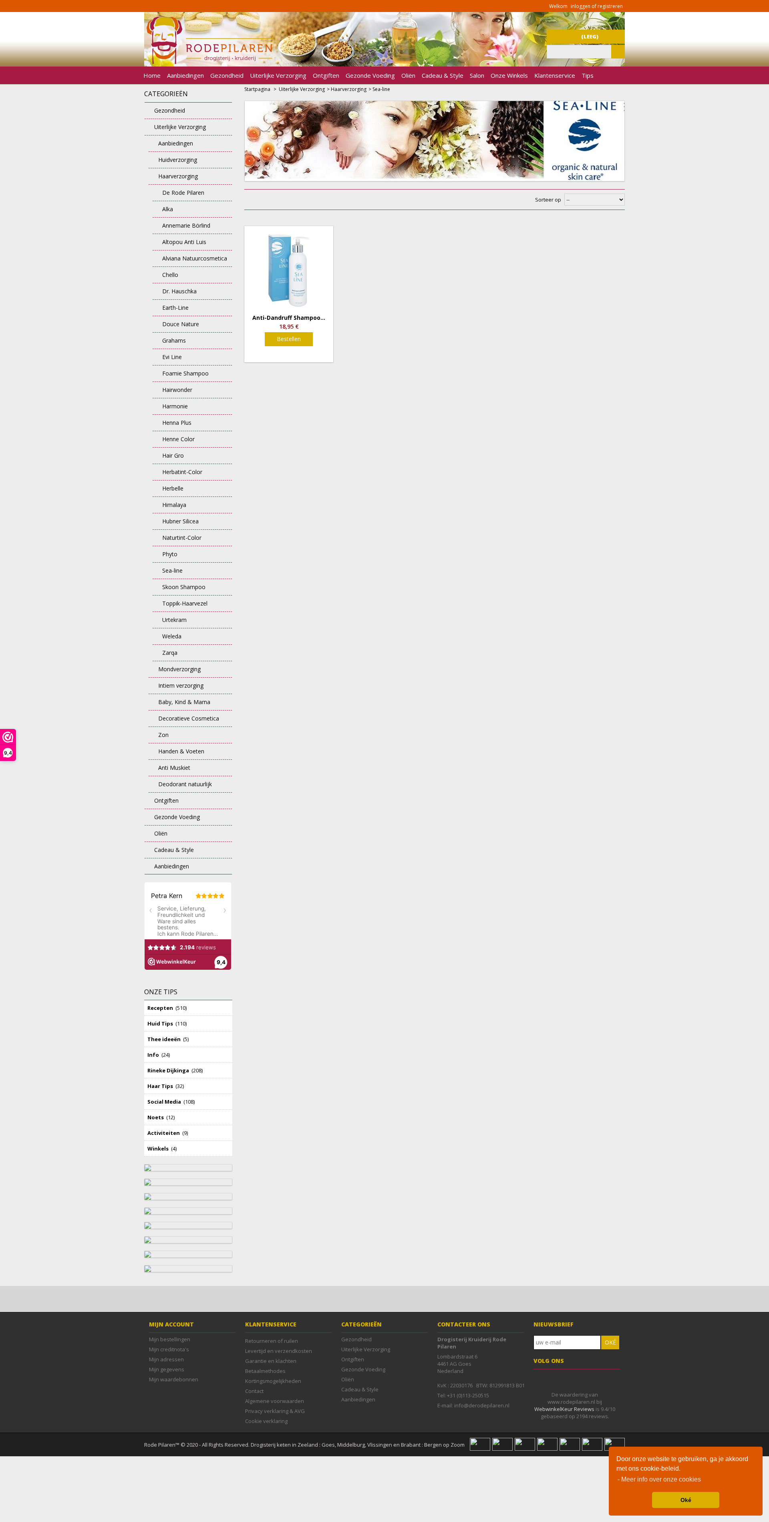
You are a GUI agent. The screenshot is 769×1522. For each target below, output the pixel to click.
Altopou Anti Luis (184, 242)
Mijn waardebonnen (173, 1379)
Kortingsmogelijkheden (273, 1381)
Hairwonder (177, 390)
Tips (588, 75)
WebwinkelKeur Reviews (564, 1409)
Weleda (171, 636)
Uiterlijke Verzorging (278, 75)
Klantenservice (554, 75)
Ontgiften (326, 75)
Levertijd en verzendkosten (278, 1350)
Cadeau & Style (442, 75)
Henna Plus (176, 422)
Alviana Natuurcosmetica (194, 258)
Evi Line (172, 357)
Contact (254, 1391)
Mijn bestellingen (169, 1339)
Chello (170, 275)
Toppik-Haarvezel (184, 603)
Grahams (174, 340)
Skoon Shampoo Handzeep (179, 589)
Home (152, 75)
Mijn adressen (166, 1359)
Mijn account (171, 1324)
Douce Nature (180, 324)
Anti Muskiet (174, 767)
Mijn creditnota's (169, 1349)
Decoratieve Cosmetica (188, 718)
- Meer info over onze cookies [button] (659, 1479)
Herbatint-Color (182, 472)
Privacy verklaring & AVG (275, 1411)
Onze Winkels (509, 75)
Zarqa (169, 652)
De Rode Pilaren (183, 192)
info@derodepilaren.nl (481, 1405)
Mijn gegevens (166, 1369)
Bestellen (289, 339)
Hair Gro (173, 455)
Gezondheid (227, 75)
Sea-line (172, 570)
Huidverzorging (177, 160)
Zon (163, 735)
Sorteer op (548, 199)
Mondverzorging (179, 669)
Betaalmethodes (265, 1371)
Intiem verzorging (180, 685)
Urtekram (174, 620)
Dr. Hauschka (179, 291)
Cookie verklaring (266, 1421)
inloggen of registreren (597, 6)
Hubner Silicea (180, 521)
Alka (167, 209)
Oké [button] (685, 1500)
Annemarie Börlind (186, 225)
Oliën (408, 75)
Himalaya (174, 505)
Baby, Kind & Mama (184, 702)
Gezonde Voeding (370, 75)
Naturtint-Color (181, 537)
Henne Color (178, 439)
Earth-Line (175, 307)
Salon (477, 75)
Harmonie (175, 406)
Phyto (169, 554)
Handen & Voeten (181, 751)
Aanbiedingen (185, 75)
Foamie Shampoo (185, 373)
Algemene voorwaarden (274, 1401)
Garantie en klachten (270, 1361)
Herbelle (172, 488)
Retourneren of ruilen (271, 1340)
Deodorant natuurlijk (185, 784)
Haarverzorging (178, 176)
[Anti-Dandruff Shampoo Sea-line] (289, 270)
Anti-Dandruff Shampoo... (288, 318)
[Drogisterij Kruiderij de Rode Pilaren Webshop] (208, 62)
